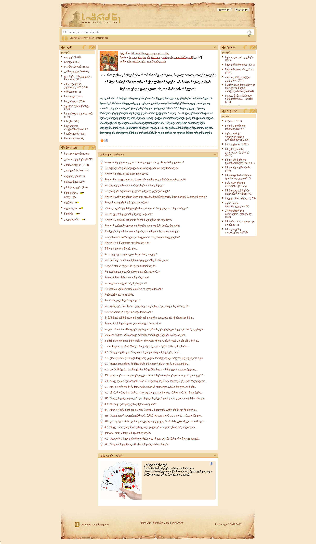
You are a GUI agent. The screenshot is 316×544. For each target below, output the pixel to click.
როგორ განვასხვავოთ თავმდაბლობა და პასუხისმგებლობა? (142, 225)
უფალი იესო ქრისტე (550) (77, 107)
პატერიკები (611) (74, 176)
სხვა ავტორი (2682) (237, 144)
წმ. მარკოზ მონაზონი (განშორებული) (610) (238, 177)
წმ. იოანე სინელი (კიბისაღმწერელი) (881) (240, 161)
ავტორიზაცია (224, 10)
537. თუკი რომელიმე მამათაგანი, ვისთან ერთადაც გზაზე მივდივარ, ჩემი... (150, 386)
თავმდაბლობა (156, 61)
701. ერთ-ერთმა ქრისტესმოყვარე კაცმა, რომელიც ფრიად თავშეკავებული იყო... (155, 358)
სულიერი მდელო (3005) (240, 64)
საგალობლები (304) (76, 153)
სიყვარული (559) (74, 101)
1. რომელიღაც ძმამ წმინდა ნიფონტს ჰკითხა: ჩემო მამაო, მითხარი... (147, 346)
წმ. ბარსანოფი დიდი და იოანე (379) (240, 223)
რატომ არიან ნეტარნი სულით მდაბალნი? (130, 266)
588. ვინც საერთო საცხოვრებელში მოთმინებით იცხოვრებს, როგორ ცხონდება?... (155, 375)
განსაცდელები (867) (76, 71)
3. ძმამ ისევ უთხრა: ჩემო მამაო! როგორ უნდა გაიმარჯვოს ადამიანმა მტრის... (152, 340)
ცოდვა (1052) (72, 62)
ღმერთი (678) (72, 91)
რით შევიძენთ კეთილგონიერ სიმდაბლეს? (131, 254)
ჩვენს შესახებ (161, 522)
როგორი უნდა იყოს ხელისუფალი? (126, 173)
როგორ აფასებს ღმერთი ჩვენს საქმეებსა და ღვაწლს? (138, 219)
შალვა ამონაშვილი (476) (240, 198)
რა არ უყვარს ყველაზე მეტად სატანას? (129, 214)
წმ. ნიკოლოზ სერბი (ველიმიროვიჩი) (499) (238, 192)
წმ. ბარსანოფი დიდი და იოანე (150, 53)
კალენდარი (72, 219)
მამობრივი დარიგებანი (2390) (239, 71)
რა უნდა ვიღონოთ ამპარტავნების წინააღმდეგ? (134, 185)
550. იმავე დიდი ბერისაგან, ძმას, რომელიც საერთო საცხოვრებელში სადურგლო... (156, 381)
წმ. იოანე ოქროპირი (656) (238, 169)
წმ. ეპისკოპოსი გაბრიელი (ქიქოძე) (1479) (237, 152)
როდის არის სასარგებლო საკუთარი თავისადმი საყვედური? (142, 237)
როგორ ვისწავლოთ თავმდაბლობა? (127, 242)
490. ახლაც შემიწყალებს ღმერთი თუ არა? (130, 404)
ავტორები (71, 208)
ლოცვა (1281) (72, 57)
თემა (69, 47)
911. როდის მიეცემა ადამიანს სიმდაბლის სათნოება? (137, 444)
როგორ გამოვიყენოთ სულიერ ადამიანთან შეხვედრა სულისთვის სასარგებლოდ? (156, 196)
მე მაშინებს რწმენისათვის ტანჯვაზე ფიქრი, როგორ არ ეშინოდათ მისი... (149, 317)
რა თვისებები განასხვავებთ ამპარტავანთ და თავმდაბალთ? (142, 168)
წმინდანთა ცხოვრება (72, 194)
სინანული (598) (73, 96)
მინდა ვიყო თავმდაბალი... (121, 248)
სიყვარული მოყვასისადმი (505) (76, 127)
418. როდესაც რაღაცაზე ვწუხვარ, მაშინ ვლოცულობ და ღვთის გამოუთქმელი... (154, 415)
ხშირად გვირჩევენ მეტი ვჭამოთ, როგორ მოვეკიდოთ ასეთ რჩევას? (146, 208)
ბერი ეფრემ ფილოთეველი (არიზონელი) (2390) (237, 136)
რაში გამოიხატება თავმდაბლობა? (126, 283)
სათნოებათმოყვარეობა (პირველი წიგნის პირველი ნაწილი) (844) (240, 87)
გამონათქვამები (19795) (78, 159)
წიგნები (70, 213)
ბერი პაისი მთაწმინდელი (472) (237, 205)
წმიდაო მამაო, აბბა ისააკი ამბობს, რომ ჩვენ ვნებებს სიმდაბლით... (146, 335)
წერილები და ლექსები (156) (239, 59)
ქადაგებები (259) (74, 181)
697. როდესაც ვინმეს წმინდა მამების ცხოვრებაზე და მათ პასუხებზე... (147, 363)
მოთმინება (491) (74, 138)
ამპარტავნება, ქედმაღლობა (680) (76, 86)
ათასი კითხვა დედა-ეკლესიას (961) (237, 79)
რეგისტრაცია (242, 10)
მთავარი (72, 147)
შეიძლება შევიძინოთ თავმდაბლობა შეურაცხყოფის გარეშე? (142, 231)
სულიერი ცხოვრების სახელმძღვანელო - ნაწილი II (161, 57)
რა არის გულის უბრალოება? (122, 300)
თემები (69, 202)
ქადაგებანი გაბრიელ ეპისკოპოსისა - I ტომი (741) (239, 98)
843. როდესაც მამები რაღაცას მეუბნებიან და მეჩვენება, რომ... (143, 352)
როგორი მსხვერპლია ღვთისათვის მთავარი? (133, 323)
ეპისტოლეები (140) (76, 187)
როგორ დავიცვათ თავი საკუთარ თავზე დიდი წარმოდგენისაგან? (145, 179)
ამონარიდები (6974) (76, 165)
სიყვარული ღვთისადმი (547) (78, 115)
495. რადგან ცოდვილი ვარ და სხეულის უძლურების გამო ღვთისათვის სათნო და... (156, 398)
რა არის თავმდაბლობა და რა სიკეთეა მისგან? (134, 289)
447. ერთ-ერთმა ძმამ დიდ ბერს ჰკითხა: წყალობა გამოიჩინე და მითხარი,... (151, 409)
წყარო (231, 47)
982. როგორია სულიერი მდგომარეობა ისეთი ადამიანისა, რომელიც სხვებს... (152, 438)
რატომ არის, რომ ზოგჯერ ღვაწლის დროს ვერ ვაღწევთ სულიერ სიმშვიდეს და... (155, 329)
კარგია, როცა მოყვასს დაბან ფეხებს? (128, 432)
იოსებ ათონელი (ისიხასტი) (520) (235, 127)
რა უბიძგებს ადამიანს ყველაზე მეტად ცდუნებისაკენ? (137, 191)
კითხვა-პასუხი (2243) (76, 170)
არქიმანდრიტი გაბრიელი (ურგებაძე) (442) (238, 213)
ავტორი (232, 111)
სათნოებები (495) (74, 133)
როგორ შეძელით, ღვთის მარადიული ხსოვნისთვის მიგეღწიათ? (144, 162)
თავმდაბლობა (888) (76, 66)
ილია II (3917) (233, 121)
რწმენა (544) (71, 121)
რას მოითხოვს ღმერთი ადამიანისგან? (129, 312)
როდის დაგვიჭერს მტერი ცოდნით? (127, 202)
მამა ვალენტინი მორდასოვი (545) (236, 184)
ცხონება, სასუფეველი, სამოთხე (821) (78, 78)
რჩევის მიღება (136, 61)
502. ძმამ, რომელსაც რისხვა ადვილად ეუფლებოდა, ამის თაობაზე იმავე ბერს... (154, 392)
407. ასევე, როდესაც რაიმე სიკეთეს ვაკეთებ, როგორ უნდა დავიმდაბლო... (151, 427)
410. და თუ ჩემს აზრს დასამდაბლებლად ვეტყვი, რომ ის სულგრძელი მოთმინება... (155, 421)
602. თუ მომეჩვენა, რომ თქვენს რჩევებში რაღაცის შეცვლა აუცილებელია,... (151, 369)
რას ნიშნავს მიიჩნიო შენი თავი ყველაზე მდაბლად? (136, 260)
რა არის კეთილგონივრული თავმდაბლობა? (132, 271)
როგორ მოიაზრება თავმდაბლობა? (127, 277)
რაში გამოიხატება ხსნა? (119, 294)
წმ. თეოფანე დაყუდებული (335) (236, 231)
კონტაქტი (177, 522)
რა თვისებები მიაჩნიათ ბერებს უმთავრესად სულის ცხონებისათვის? (146, 306)
